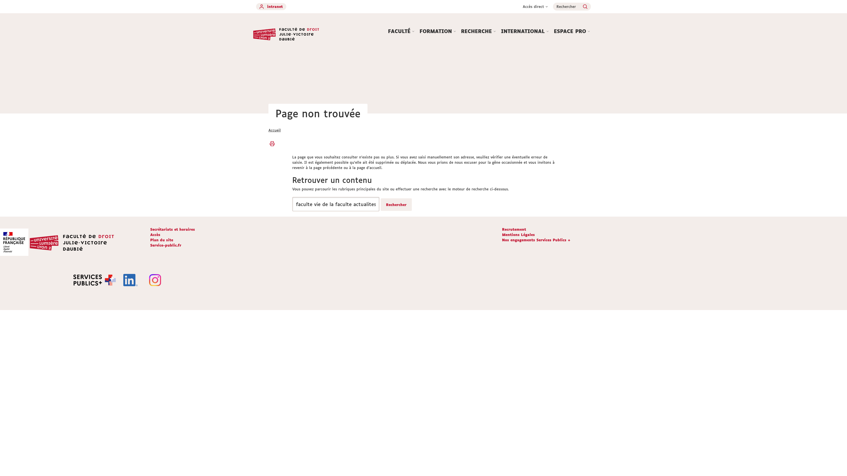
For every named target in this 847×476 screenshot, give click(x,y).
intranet (275, 6)
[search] (335, 204)
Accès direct (533, 6)
